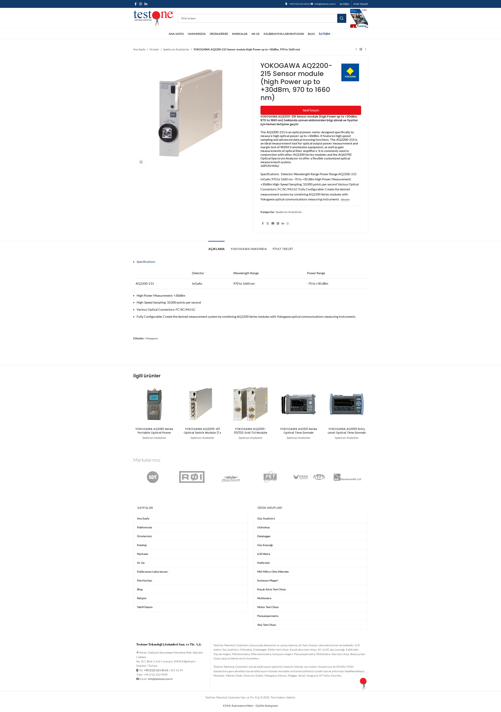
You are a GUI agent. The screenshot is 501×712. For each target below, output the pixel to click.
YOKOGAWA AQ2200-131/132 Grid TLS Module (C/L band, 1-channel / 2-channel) (250, 435)
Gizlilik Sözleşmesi (267, 705)
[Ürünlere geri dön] (360, 49)
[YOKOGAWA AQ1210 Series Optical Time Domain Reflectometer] (299, 404)
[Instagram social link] (140, 4)
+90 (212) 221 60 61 (299, 3)
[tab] (216, 247)
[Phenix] (309, 477)
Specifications (146, 261)
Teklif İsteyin (310, 110)
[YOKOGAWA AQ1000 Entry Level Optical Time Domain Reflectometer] (347, 404)
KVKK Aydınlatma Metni (238, 705)
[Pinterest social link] (278, 223)
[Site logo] (153, 17)
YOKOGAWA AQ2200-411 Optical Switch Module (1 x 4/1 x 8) (202, 433)
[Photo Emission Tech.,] (270, 477)
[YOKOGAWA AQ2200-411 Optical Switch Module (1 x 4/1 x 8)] (202, 404)
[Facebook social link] (135, 4)
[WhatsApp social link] (287, 223)
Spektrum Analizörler (176, 49)
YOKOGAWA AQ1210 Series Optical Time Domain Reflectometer (298, 433)
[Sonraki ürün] (365, 49)
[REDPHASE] (191, 477)
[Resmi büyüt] (141, 162)
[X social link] (267, 223)
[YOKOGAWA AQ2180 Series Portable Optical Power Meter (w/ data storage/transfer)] (154, 404)
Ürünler (154, 49)
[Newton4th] (348, 477)
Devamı (345, 199)
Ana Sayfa (139, 49)
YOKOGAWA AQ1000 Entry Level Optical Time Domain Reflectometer (347, 433)
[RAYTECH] (231, 477)
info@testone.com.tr (325, 3)
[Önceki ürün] (356, 49)
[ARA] (341, 18)
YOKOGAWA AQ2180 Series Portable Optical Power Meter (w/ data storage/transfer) (154, 435)
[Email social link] (272, 223)
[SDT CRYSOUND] (152, 477)
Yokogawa (151, 338)
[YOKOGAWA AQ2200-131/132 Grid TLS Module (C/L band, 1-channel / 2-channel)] (250, 404)
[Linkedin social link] (146, 4)
